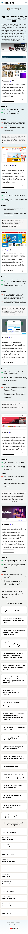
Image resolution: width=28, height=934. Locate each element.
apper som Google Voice (9, 832)
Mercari (6, 524)
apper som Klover (7, 847)
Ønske (6, 337)
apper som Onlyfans (8, 891)
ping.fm (9, 2)
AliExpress (7, 165)
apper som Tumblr (7, 839)
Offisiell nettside (9, 100)
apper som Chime (7, 906)
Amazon (6, 81)
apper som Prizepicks (8, 861)
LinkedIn (17, 925)
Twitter (12, 925)
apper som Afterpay (8, 854)
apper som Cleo (6, 913)
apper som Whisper (8, 884)
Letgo (6, 432)
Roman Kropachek (15, 9)
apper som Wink (7, 876)
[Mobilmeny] (25, 3)
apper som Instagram (8, 898)
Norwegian (15, 928)
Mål (5, 250)
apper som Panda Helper (9, 869)
